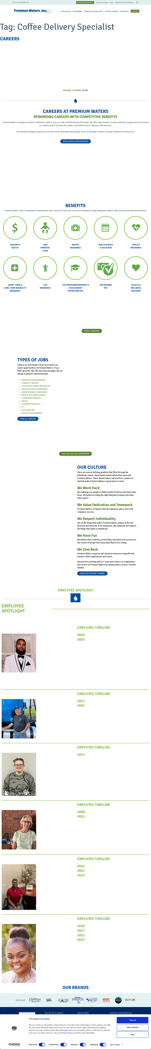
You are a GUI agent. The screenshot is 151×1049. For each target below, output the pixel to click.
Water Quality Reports (124, 3)
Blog (112, 3)
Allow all (132, 1020)
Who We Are (66, 11)
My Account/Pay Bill (85, 3)
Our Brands (77, 11)
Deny (133, 1034)
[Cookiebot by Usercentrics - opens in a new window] (14, 1044)
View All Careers (28, 419)
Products (124, 11)
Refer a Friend (102, 3)
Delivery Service (111, 11)
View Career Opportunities (75, 141)
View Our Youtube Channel (92, 573)
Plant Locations (91, 331)
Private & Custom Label (93, 11)
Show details (115, 1045)
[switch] (63, 1044)
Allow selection (133, 1027)
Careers (135, 11)
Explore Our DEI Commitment (75, 454)
